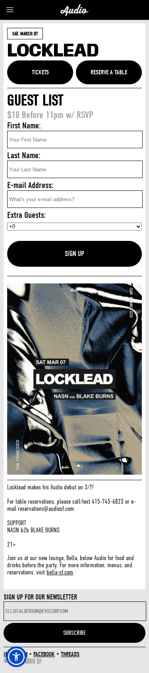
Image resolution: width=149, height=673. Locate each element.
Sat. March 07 (25, 34)
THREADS (70, 654)
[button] (16, 656)
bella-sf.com (59, 572)
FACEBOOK (44, 654)
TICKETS (40, 72)
